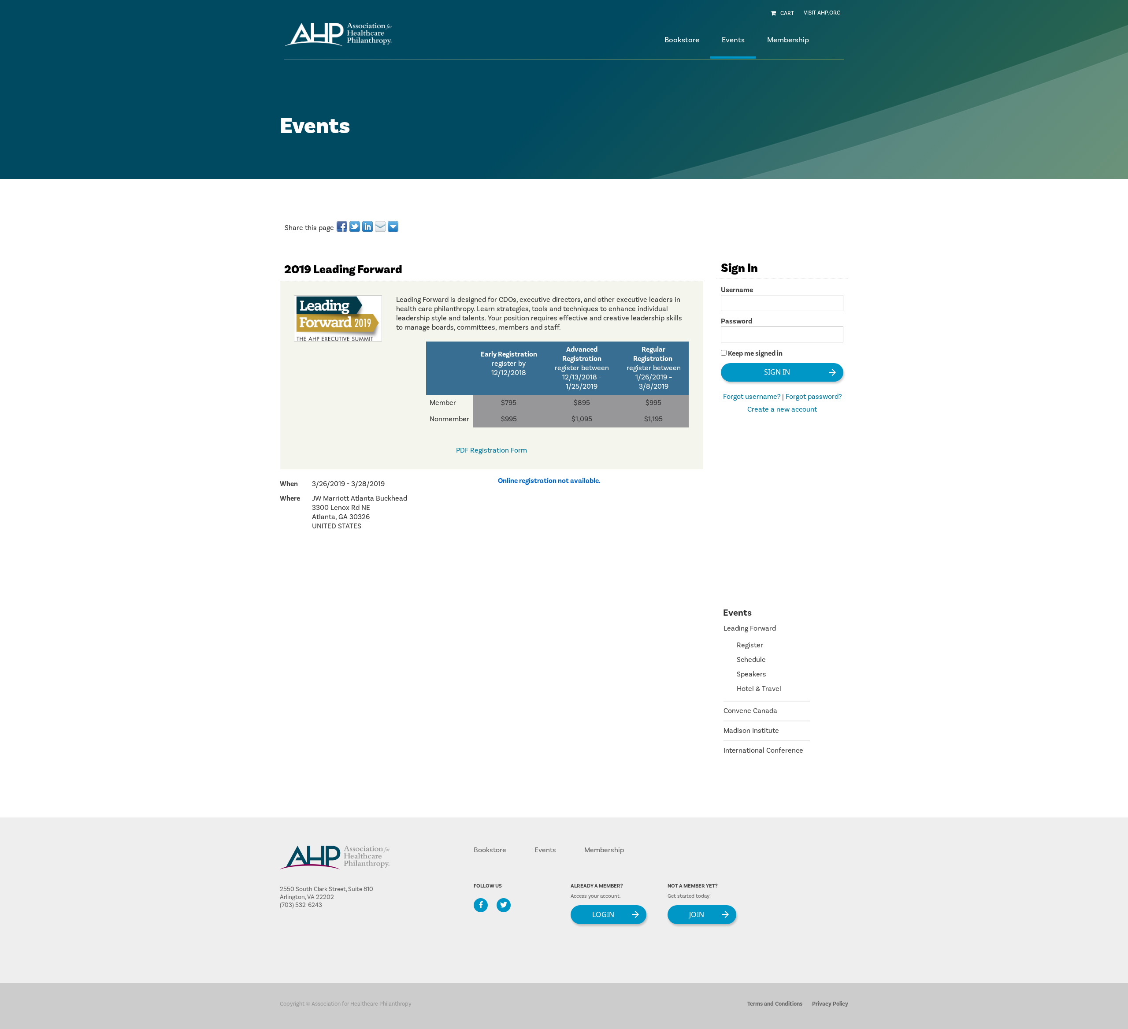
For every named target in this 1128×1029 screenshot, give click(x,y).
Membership (604, 850)
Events (545, 850)
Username (737, 290)
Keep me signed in (755, 353)
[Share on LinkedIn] (368, 226)
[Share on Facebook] (343, 226)
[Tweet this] (355, 226)
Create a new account (782, 409)
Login (603, 914)
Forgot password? (814, 396)
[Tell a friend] (381, 226)
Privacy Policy (830, 1003)
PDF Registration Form (491, 450)
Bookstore (681, 40)
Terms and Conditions (774, 1003)
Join (696, 914)
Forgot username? (751, 396)
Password (736, 321)
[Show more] (394, 226)
